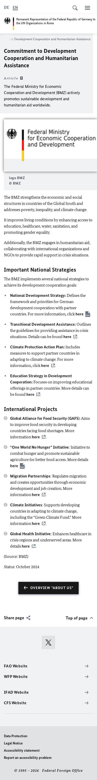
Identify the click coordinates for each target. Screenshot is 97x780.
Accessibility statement (22, 750)
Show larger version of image (50, 145)
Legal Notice (13, 743)
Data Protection (15, 736)
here (80, 314)
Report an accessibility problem (27, 758)
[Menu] (87, 7)
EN (15, 7)
